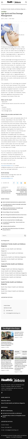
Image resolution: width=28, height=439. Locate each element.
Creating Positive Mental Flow (8, 226)
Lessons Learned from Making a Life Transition (12, 217)
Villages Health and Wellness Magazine (12, 269)
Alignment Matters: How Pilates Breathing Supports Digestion (7, 344)
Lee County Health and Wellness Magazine (13, 257)
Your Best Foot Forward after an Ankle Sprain (12, 413)
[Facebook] (13, 182)
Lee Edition (3, 11)
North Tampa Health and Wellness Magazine (14, 273)
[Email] (25, 182)
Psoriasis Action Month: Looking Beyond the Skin (19, 334)
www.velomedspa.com (7, 165)
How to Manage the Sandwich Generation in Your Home (14, 214)
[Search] (26, 2)
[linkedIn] (21, 182)
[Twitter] (17, 182)
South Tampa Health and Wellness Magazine (14, 275)
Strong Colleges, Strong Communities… (11, 212)
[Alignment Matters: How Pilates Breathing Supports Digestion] (7, 336)
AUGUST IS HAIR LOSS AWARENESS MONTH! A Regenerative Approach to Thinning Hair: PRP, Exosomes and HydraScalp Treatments (21, 365)
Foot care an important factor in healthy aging (12, 220)
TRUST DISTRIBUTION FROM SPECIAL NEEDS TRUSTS (14, 202)
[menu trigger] (2, 2)
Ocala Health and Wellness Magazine (11, 271)
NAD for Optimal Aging (7, 410)
